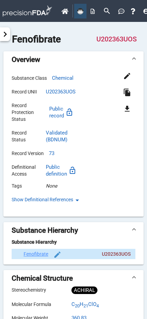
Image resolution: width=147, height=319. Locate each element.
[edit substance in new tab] (57, 254)
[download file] (127, 109)
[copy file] (127, 92)
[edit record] (127, 76)
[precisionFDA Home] (27, 15)
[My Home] (65, 11)
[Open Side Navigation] (5, 34)
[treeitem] (73, 254)
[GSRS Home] (80, 11)
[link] (46, 200)
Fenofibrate (36, 254)
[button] (73, 59)
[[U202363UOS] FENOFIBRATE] (18, 254)
